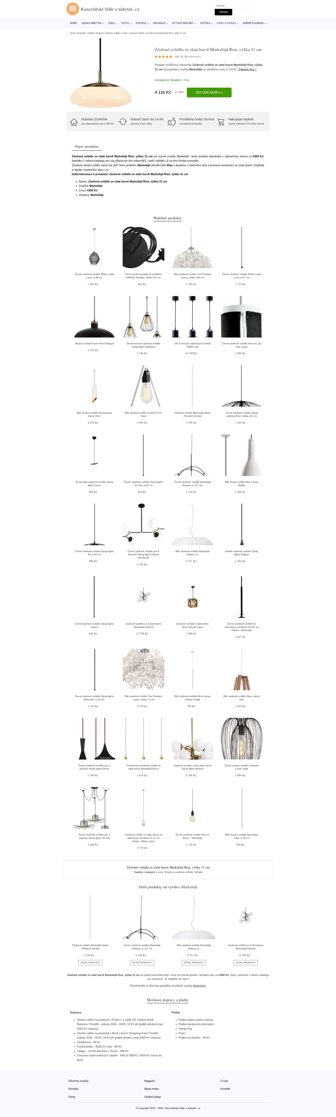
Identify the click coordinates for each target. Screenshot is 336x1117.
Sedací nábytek (92, 23)
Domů (73, 23)
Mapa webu (151, 1088)
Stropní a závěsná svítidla (108, 33)
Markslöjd (195, 69)
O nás (224, 1080)
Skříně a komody (253, 23)
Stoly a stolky (226, 23)
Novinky (73, 1088)
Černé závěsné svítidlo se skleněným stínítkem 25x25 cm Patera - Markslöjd (242, 627)
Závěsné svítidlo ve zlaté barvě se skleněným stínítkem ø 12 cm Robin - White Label (143, 838)
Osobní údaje (152, 1096)
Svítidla (205, 23)
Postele (141, 23)
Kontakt (225, 1088)
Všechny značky (78, 1080)
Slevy (71, 1096)
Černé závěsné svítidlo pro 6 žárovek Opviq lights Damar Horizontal (143, 554)
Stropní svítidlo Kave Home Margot (94, 343)
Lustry (125, 33)
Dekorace (159, 23)
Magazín (149, 1080)
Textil (125, 23)
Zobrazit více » (247, 69)
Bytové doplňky (183, 23)
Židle (111, 23)
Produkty (81, 33)
